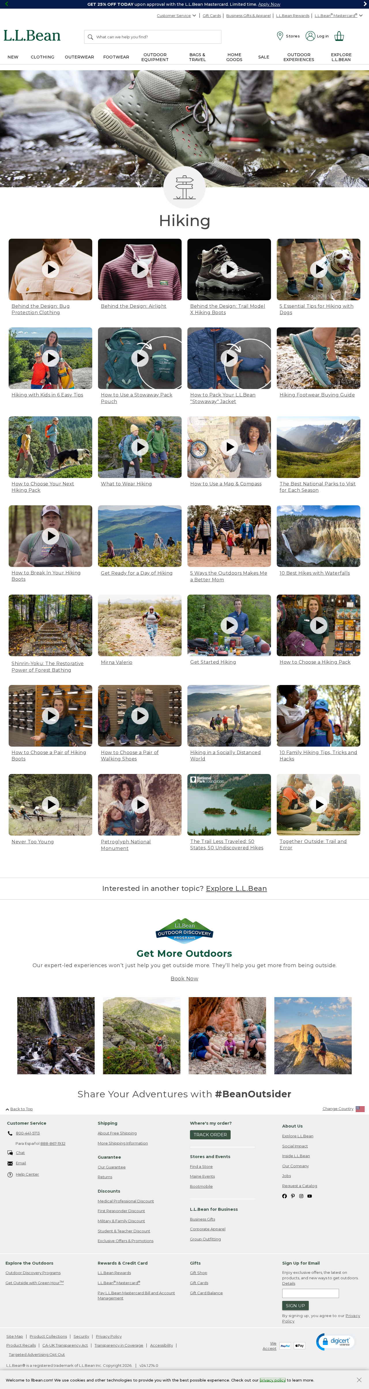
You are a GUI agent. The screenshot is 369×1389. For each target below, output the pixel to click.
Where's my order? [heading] (211, 1123)
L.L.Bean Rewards (292, 15)
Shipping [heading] (107, 1123)
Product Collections (48, 1336)
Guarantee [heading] (109, 1157)
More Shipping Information (123, 1143)
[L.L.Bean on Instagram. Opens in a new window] (301, 1195)
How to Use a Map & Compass (225, 484)
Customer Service (174, 15)
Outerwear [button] (79, 57)
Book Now (184, 979)
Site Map (14, 1336)
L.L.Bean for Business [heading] (214, 1209)
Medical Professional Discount (126, 1201)
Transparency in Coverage (119, 1345)
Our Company (295, 1166)
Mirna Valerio (117, 662)
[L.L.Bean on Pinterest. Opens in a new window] (293, 1195)
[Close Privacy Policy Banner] (359, 1380)
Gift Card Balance (206, 1293)
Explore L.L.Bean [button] (341, 57)
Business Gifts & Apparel (248, 15)
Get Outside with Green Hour (34, 1282)
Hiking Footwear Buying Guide (317, 395)
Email (21, 1163)
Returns (105, 1176)
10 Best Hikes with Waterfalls (315, 573)
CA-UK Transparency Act (65, 1345)
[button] (336, 1341)
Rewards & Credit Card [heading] (123, 1263)
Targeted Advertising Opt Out (37, 1354)
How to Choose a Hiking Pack (315, 662)
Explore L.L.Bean (236, 888)
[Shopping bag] (341, 36)
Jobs (286, 1175)
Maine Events (202, 1176)
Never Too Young (33, 842)
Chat (20, 1152)
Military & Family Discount (121, 1221)
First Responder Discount (121, 1210)
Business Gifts (202, 1219)
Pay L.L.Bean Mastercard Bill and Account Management (136, 1296)
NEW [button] (12, 57)
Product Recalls (21, 1345)
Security (81, 1336)
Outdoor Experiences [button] (298, 57)
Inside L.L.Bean (296, 1155)
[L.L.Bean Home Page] (33, 36)
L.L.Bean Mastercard (119, 1282)
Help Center (27, 1174)
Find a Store (201, 1166)
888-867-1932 (52, 1143)
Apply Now (269, 4)
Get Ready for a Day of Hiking (137, 573)
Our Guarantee (112, 1167)
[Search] (90, 36)
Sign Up (295, 1305)
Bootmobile (201, 1186)
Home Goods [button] (234, 57)
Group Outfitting (205, 1239)
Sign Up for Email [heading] (301, 1263)
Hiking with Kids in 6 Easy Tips (47, 395)
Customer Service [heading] (26, 1123)
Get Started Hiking (213, 662)
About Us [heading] (292, 1126)
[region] (184, 4)
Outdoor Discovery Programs (33, 1272)
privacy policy (273, 1379)
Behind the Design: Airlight (134, 306)
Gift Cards (212, 15)
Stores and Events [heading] (210, 1156)
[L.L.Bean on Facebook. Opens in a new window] (284, 1195)
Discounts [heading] (109, 1191)
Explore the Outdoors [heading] (29, 1263)
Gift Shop (198, 1272)
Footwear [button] (116, 57)
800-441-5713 (28, 1133)
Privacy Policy (109, 1336)
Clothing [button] (42, 57)
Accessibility (161, 1345)
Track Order (210, 1134)
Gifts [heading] (195, 1263)
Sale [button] (263, 57)
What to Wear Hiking (126, 484)
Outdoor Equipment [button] (155, 57)
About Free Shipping (117, 1133)
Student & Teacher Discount (124, 1231)
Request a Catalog (299, 1185)
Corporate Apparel (207, 1229)
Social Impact (295, 1146)
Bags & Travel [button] (197, 57)
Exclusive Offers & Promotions (125, 1240)
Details (288, 1283)
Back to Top (21, 1109)
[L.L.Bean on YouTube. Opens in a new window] (309, 1195)
